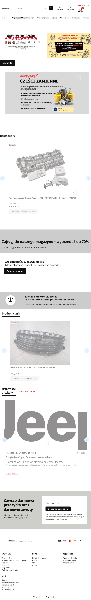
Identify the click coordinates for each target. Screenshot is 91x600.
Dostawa (5, 563)
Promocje (5, 565)
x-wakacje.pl (7, 590)
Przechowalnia (68, 563)
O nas (34, 565)
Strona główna (7, 558)
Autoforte (6, 587)
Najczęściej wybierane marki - (22, 453)
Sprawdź (7, 63)
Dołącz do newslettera (58, 509)
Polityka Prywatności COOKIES (14, 560)
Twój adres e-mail (52, 503)
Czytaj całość (12, 473)
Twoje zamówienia (70, 558)
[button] (51, 8)
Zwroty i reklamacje (39, 558)
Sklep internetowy (42, 597)
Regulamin (6, 568)
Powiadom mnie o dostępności (23, 211)
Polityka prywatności (10, 570)
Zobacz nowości (15, 271)
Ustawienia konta (69, 560)
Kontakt (35, 560)
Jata (4, 580)
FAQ (33, 563)
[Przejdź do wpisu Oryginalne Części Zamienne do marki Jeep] (45, 425)
